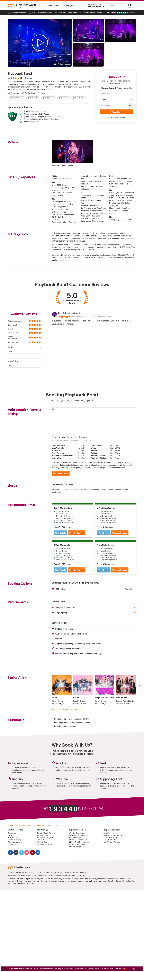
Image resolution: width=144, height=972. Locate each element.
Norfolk (43, 93)
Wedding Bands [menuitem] (42, 835)
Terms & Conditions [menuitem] (15, 842)
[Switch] (62, 685)
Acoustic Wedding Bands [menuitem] (46, 837)
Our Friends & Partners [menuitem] (112, 842)
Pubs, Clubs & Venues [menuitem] (77, 844)
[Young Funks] (126, 685)
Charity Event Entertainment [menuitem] (79, 842)
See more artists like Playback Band (66, 709)
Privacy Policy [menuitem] (13, 844)
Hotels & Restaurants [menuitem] (76, 846)
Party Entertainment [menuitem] (76, 837)
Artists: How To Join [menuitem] (111, 837)
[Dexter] (83, 685)
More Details (60, 533)
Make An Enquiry (76, 533)
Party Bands (65, 98)
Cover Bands (79, 98)
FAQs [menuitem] (10, 835)
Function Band (29, 93)
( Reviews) (20, 78)
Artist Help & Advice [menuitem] (110, 840)
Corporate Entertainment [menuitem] (78, 835)
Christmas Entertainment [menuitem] (78, 840)
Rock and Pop (34, 98)
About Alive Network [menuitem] (111, 833)
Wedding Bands (49, 98)
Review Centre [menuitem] (13, 837)
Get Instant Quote (60, 473)
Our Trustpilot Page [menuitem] (15, 840)
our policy (125, 968)
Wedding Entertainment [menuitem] (77, 833)
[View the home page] (22, 5)
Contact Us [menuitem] (12, 833)
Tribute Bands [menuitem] (42, 840)
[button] (94, 589)
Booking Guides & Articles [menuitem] (113, 835)
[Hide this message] (134, 969)
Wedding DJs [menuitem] (42, 842)
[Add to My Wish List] (133, 22)
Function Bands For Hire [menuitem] (46, 833)
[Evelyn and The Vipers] (105, 685)
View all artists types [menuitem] (44, 844)
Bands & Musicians (17, 98)
